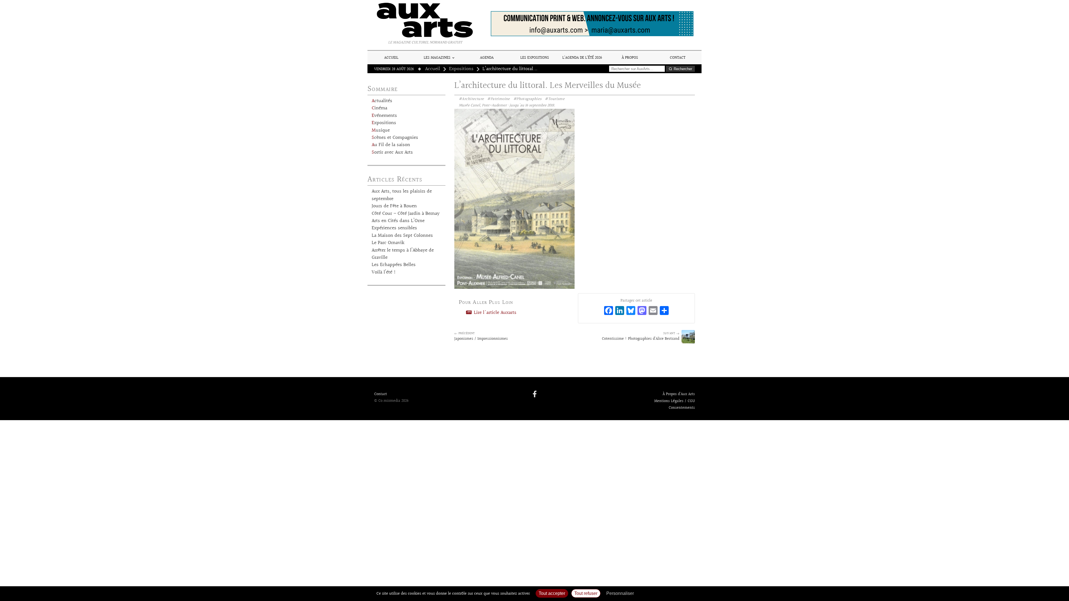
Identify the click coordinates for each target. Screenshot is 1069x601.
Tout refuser (585, 593)
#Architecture (471, 99)
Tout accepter (552, 593)
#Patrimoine (498, 99)
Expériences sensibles (394, 228)
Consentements (682, 408)
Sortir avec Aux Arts (392, 152)
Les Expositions (534, 58)
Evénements (384, 115)
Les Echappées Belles (394, 265)
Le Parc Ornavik (388, 243)
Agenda (487, 58)
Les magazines (437, 58)
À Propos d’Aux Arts (679, 394)
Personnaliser (620, 593)
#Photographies (527, 99)
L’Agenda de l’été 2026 (582, 58)
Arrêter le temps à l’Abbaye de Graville (403, 254)
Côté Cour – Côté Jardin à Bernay (406, 214)
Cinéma (379, 108)
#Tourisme (555, 99)
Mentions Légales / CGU (674, 401)
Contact (677, 58)
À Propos (630, 58)
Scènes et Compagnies (395, 137)
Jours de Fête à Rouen (394, 206)
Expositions (461, 69)
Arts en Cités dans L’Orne (398, 221)
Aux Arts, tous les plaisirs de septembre (402, 195)
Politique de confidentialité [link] (667, 593)
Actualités (382, 101)
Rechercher (683, 69)
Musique (381, 130)
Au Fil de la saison (391, 145)
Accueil (391, 58)
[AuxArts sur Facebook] (535, 394)
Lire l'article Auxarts (494, 312)
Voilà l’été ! (384, 272)
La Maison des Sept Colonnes (402, 236)
